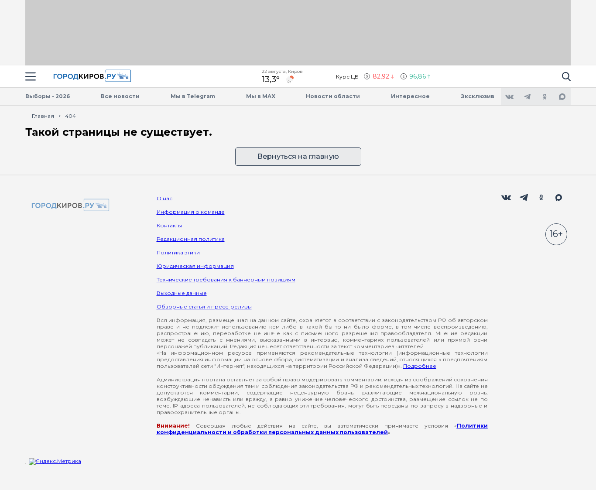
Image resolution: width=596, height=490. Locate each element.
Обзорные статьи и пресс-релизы (204, 306)
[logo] (69, 205)
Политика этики (178, 252)
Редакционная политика (191, 239)
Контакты (169, 225)
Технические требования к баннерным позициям (226, 279)
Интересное (410, 96)
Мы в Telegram (193, 96)
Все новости (120, 96)
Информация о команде (191, 212)
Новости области (333, 96)
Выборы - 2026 (47, 96)
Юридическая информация (195, 266)
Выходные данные (182, 293)
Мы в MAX (260, 96)
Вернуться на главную (298, 156)
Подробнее (419, 366)
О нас (164, 198)
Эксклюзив (477, 96)
